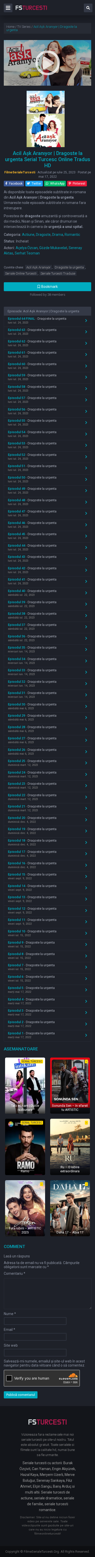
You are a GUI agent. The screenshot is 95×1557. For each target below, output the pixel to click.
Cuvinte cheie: (14, 267)
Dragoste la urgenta (69, 267)
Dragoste (43, 235)
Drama (57, 235)
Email (9, 1330)
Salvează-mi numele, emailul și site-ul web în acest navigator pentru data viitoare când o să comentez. (44, 1363)
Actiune (28, 235)
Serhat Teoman (27, 253)
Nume (10, 1314)
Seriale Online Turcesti (20, 273)
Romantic (72, 235)
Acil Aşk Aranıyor (38, 267)
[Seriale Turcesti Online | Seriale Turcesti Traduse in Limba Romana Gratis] (31, 11)
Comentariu (14, 1273)
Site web (11, 1345)
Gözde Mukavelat (53, 248)
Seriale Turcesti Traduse (58, 273)
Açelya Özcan (27, 248)
